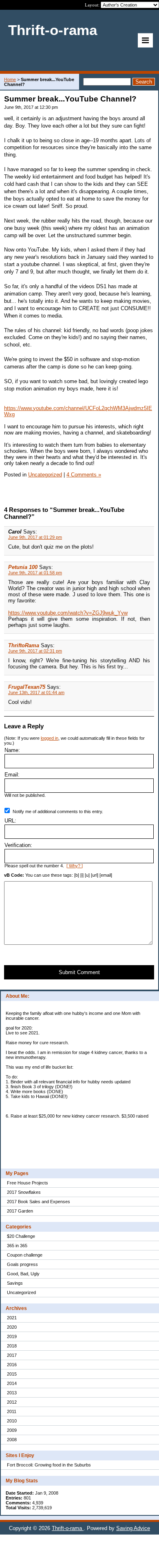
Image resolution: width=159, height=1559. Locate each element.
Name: (12, 750)
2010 (12, 1420)
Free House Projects (27, 1182)
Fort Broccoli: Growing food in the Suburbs (49, 1464)
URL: (10, 821)
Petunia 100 (23, 567)
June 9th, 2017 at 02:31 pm (35, 650)
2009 (12, 1430)
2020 (12, 1327)
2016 (12, 1364)
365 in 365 (17, 1245)
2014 (12, 1383)
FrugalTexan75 (26, 687)
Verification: (18, 845)
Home (10, 79)
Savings (15, 1283)
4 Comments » (83, 475)
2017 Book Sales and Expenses (38, 1201)
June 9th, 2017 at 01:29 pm (35, 537)
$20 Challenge (21, 1236)
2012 (12, 1402)
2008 (12, 1439)
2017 (12, 1355)
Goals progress (22, 1264)
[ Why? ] (74, 865)
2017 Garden (20, 1210)
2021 (12, 1317)
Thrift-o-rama (68, 1528)
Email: (12, 775)
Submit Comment (79, 972)
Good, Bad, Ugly (23, 1273)
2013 (12, 1392)
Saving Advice (133, 1528)
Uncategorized (21, 1292)
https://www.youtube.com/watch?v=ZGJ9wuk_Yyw (68, 613)
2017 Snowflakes (24, 1192)
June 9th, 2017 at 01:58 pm (35, 572)
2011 (11, 1411)
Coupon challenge (24, 1254)
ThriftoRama (23, 645)
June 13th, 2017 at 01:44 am (36, 692)
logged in (49, 738)
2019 (12, 1336)
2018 (12, 1345)
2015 (12, 1374)
